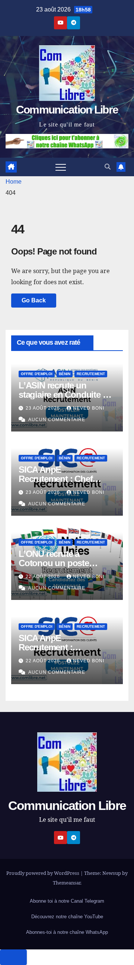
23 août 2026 (43, 408)
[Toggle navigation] (61, 167)
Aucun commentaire (56, 419)
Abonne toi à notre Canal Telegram (67, 901)
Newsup (111, 873)
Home (14, 181)
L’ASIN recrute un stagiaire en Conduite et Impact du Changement (64, 394)
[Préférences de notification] (13, 957)
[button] (108, 167)
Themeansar (66, 882)
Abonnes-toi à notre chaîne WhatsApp (67, 932)
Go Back (34, 300)
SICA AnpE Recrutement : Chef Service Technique (55, 479)
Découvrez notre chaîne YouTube (67, 916)
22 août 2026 (43, 576)
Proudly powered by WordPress (43, 873)
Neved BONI (88, 408)
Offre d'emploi (36, 374)
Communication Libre (67, 110)
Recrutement (91, 374)
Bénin (64, 374)
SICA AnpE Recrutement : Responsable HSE (53, 647)
